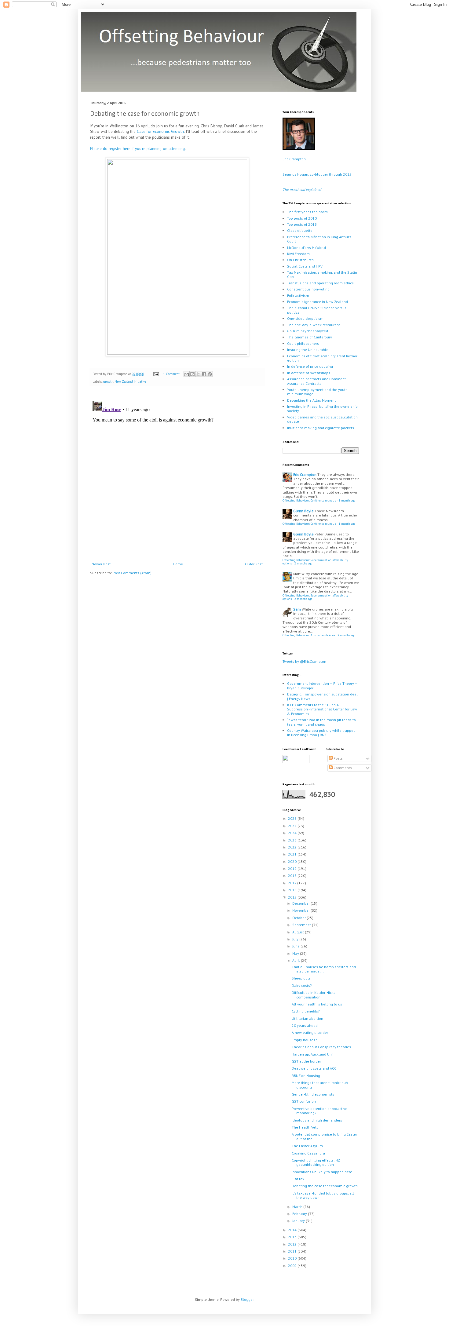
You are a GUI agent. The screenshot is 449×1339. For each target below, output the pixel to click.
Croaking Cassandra (308, 1153)
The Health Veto (305, 1127)
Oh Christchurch (300, 259)
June (296, 946)
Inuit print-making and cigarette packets (320, 427)
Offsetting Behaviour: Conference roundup (309, 500)
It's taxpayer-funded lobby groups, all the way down (323, 1195)
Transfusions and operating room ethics (320, 283)
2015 (293, 897)
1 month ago (347, 500)
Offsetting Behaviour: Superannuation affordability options (315, 562)
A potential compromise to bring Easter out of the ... (324, 1136)
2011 (293, 1251)
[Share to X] (198, 374)
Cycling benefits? (306, 1011)
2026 (293, 818)
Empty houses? (304, 1040)
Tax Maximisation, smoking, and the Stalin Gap (322, 274)
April (296, 960)
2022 (293, 847)
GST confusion (304, 1101)
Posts (338, 758)
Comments (342, 767)
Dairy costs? (302, 985)
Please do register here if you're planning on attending (137, 148)
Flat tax (298, 1179)
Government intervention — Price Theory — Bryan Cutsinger (322, 685)
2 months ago (303, 563)
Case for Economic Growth (160, 131)
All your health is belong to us (317, 1004)
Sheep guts (301, 978)
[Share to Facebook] (204, 374)
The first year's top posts (307, 212)
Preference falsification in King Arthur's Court (319, 239)
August (298, 932)
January (299, 1220)
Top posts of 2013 (302, 224)
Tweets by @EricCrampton (304, 661)
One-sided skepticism (305, 318)
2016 (293, 890)
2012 (293, 1244)
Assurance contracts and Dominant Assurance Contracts (316, 381)
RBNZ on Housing (306, 1075)
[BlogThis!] (192, 374)
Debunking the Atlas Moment (311, 400)
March (297, 1206)
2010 (293, 1258)
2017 (292, 883)
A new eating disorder (310, 1032)
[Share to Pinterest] (210, 374)
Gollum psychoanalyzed (307, 331)
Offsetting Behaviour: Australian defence (309, 635)
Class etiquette (299, 230)
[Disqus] (177, 475)
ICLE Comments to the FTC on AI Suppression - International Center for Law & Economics (322, 709)
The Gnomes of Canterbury (309, 337)
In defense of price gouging (310, 366)
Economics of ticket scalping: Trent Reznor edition (322, 358)
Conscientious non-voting (308, 289)
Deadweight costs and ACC (314, 1068)
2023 (293, 840)
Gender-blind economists (313, 1094)
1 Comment (171, 374)
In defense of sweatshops (308, 372)
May (296, 953)
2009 (293, 1265)
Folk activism (298, 295)
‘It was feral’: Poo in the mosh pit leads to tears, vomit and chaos (321, 721)
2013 (293, 1237)
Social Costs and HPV (305, 266)
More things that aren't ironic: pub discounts (320, 1084)
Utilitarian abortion (307, 1018)
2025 (293, 825)
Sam (297, 609)
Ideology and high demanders (317, 1120)
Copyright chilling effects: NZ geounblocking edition (316, 1162)
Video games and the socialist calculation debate (322, 419)
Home (178, 564)
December (301, 903)
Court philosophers (303, 343)
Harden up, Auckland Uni (312, 1054)
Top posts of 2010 (302, 218)
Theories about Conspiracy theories (321, 1047)
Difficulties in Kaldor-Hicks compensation (313, 994)
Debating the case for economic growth (325, 1186)
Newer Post (101, 564)
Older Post (254, 564)
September (302, 924)
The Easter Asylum (307, 1146)
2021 (293, 854)
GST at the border (306, 1061)
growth (108, 381)
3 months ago (346, 635)
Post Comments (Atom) (132, 573)
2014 (293, 1230)
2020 (293, 861)
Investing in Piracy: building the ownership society (322, 408)
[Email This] (187, 374)
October (299, 917)
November (301, 910)
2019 (293, 868)
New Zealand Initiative (130, 381)
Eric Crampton (294, 159)
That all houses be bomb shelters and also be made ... (324, 969)
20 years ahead (305, 1025)
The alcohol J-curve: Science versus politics (316, 309)
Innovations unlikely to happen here (322, 1171)
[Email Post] (156, 374)
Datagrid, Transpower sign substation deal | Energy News (322, 696)
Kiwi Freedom (298, 253)
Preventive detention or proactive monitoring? (319, 1110)
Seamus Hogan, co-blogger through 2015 (317, 174)
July (295, 939)
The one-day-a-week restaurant (313, 325)
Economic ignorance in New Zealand (317, 301)
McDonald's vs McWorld (306, 247)
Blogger (247, 1299)
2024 (293, 832)
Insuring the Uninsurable (307, 349)
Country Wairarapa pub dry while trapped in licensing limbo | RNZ (321, 732)
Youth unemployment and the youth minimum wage (317, 391)
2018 (293, 875)
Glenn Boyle (303, 511)
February (300, 1213)
